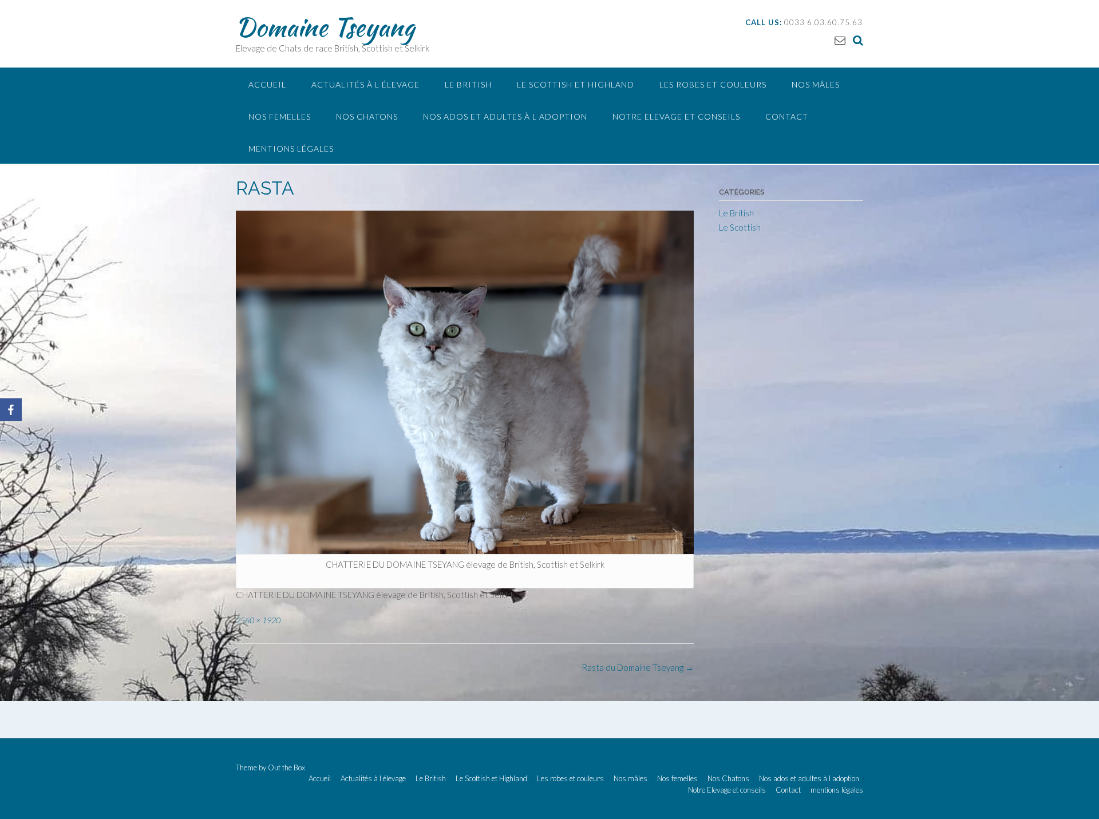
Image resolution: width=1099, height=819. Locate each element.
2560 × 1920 (258, 620)
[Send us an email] (840, 39)
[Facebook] (11, 409)
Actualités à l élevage (365, 84)
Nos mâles (816, 84)
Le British (468, 84)
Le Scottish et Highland (575, 84)
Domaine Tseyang (325, 27)
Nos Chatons (367, 116)
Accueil (267, 84)
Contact (786, 116)
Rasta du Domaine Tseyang (638, 667)
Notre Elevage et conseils (676, 116)
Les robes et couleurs (712, 84)
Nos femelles (279, 116)
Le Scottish (740, 227)
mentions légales (291, 148)
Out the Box (286, 767)
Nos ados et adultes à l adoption (505, 116)
